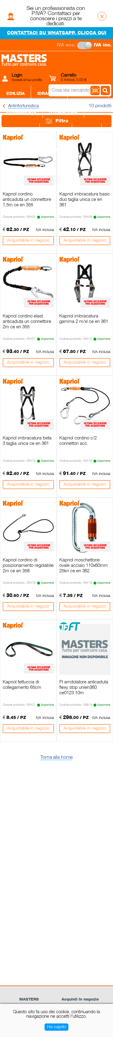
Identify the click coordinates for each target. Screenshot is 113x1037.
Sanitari (56, 131)
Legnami (16, 149)
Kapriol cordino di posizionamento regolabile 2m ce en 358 (28, 565)
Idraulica (49, 93)
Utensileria (63, 112)
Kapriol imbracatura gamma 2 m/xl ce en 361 (83, 319)
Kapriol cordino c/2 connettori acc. (78, 441)
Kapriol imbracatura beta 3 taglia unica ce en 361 (27, 441)
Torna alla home (56, 757)
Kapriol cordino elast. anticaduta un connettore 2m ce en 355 (27, 321)
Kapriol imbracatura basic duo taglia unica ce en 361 (84, 199)
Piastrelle (19, 131)
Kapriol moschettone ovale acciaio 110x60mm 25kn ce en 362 (83, 565)
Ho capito (56, 1027)
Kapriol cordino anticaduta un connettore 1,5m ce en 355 (27, 199)
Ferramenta (21, 112)
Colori (86, 131)
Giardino (50, 149)
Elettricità (88, 93)
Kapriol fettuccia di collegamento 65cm (22, 685)
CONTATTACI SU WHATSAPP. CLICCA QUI (56, 33)
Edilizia (15, 93)
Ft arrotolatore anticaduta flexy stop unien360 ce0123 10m (83, 687)
